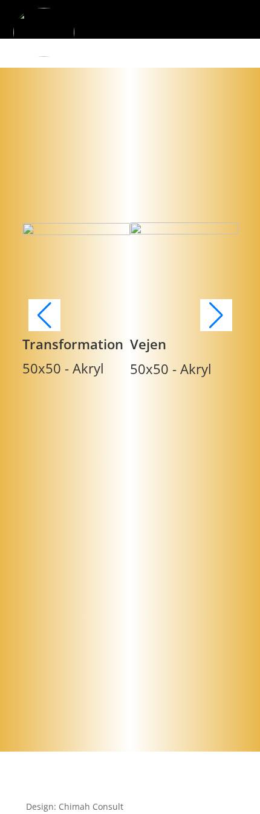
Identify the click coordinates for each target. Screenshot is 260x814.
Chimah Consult (91, 806)
